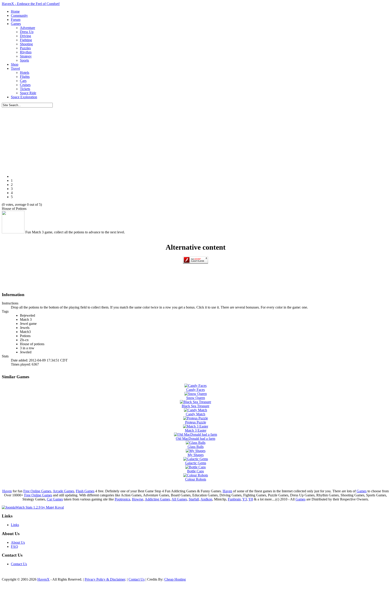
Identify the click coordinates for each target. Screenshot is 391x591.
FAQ (14, 546)
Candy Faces (195, 390)
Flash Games (85, 491)
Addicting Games (157, 499)
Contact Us (19, 564)
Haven (7, 491)
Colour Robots (195, 479)
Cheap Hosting (175, 579)
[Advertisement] (195, 139)
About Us (18, 542)
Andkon (206, 499)
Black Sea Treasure (195, 406)
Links (15, 525)
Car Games (55, 499)
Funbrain (234, 499)
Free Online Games (37, 491)
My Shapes (196, 455)
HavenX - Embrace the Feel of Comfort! (31, 4)
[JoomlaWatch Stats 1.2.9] (33, 507)
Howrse (137, 499)
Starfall (194, 499)
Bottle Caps (195, 471)
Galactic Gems (195, 463)
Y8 (250, 499)
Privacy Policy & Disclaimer (105, 579)
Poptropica (122, 499)
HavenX (43, 579)
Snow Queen (195, 398)
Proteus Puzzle (195, 422)
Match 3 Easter (195, 430)
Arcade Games (63, 491)
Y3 (244, 499)
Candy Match (195, 414)
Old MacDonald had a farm (195, 438)
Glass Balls (196, 447)
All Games (179, 499)
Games (362, 491)
